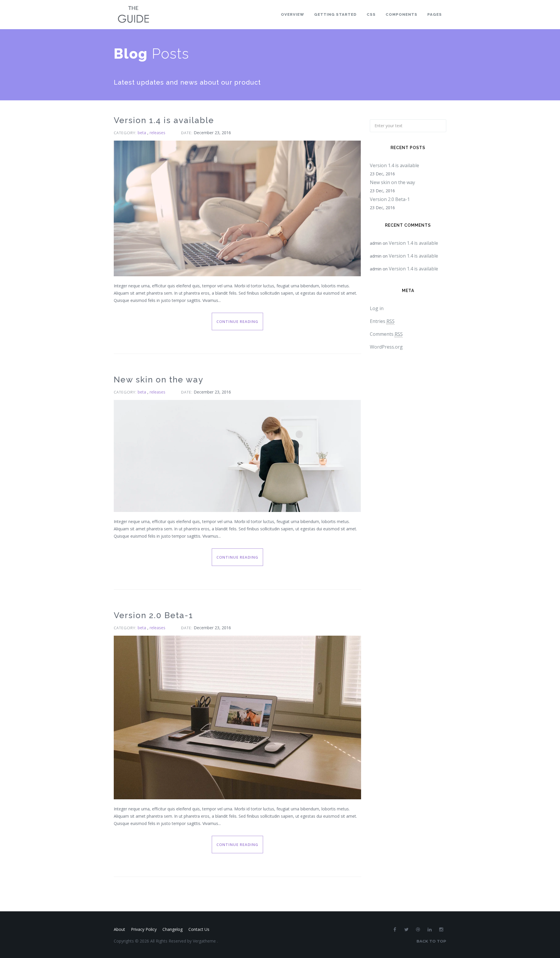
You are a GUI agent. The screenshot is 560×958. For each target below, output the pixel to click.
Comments (386, 334)
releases (157, 132)
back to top (431, 941)
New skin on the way (158, 379)
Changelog (172, 929)
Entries (382, 321)
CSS (371, 14)
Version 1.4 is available (164, 120)
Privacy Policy (144, 929)
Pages (434, 14)
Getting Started (335, 14)
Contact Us (198, 929)
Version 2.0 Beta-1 (153, 615)
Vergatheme (205, 941)
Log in (377, 308)
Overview (292, 14)
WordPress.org (386, 347)
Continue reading (237, 321)
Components (401, 14)
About (119, 929)
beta (142, 132)
